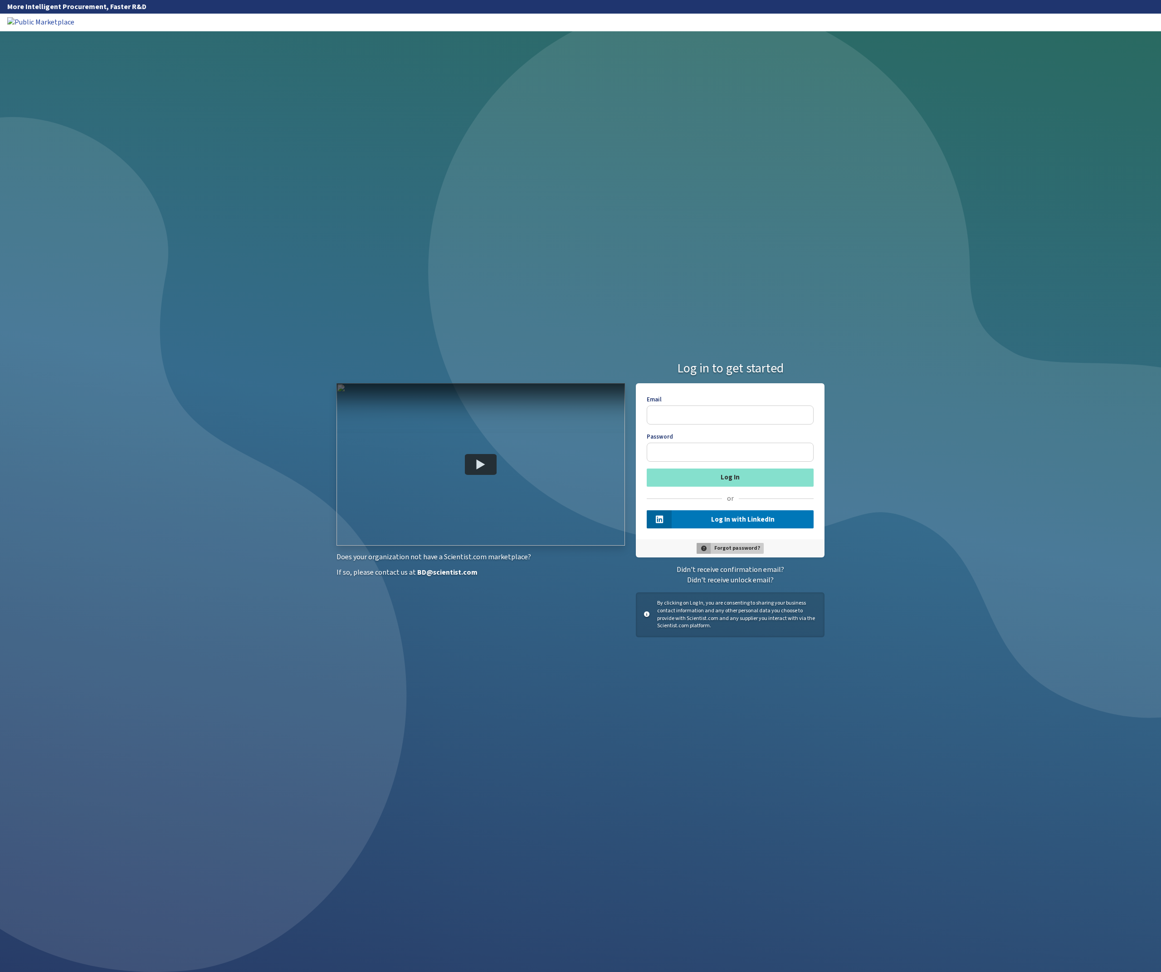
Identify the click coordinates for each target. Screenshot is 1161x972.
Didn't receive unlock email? (730, 580)
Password (660, 436)
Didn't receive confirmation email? (730, 570)
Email (654, 399)
